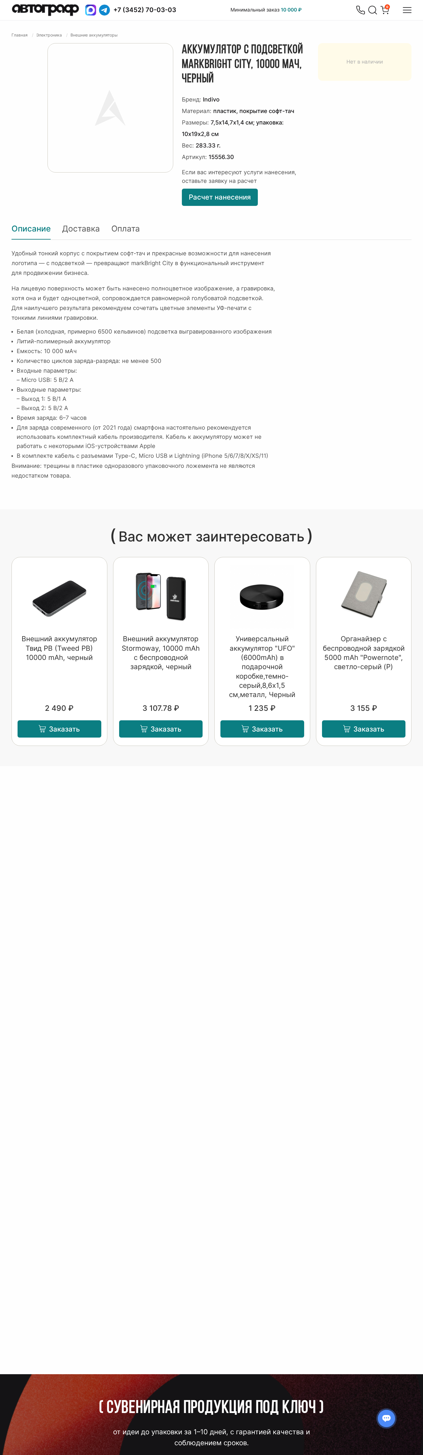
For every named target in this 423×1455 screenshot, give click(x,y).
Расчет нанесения (220, 197)
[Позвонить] (360, 10)
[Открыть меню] (407, 10)
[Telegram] (104, 10)
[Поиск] (372, 10)
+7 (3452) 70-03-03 (144, 10)
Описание (31, 228)
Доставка (81, 228)
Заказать (64, 729)
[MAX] (90, 10)
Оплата (125, 228)
